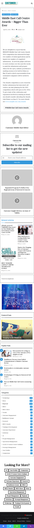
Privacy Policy (21, 521)
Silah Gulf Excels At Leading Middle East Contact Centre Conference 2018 (24, 239)
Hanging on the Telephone (11, 338)
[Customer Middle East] (12, 3)
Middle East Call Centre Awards (17, 108)
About (9, 521)
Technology (6, 398)
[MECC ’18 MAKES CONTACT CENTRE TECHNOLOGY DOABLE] (8, 254)
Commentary (6, 453)
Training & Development (10, 427)
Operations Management (10, 441)
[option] (17, 330)
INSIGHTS (29, 515)
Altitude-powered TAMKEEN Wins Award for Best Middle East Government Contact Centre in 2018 (8, 229)
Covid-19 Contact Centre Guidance (13, 444)
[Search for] (32, 4)
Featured (5, 421)
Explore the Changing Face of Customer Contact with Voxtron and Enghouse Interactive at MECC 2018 (24, 252)
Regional (5, 404)
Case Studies (6, 450)
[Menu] (2, 4)
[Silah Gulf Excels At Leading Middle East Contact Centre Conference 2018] (25, 230)
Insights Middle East (23, 518)
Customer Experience (9, 430)
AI (3, 435)
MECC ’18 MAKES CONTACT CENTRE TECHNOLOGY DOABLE (7, 265)
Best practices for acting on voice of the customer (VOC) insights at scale (21, 352)
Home (5, 10)
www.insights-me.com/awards (15, 101)
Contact (28, 521)
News (4, 401)
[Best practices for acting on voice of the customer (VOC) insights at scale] (6, 353)
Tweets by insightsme (7, 278)
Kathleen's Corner (8, 418)
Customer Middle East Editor (17, 128)
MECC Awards (12, 10)
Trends (5, 412)
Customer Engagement (9, 415)
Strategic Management (9, 447)
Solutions (5, 433)
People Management (9, 438)
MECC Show (14, 14)
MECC (4, 406)
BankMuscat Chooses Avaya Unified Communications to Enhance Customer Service (16, 361)
